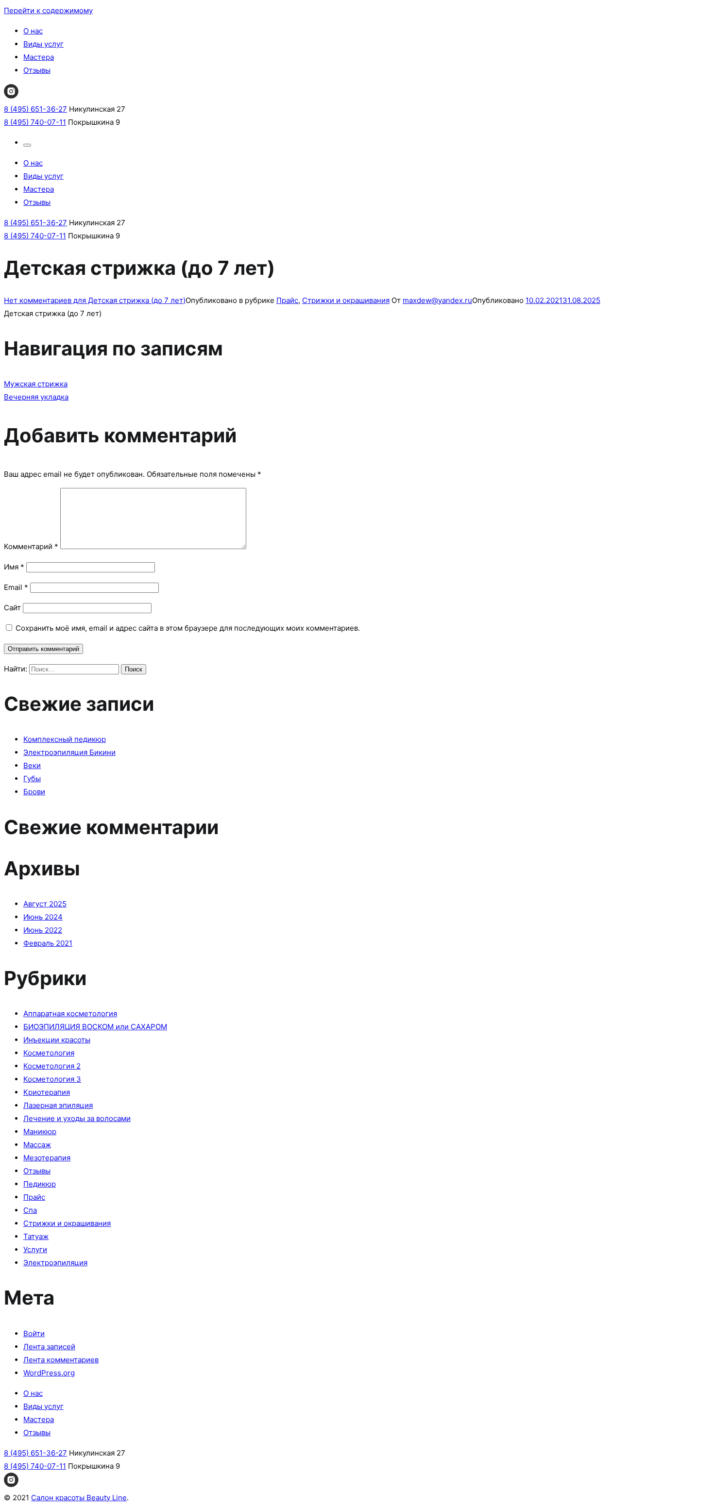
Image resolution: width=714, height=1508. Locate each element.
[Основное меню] (27, 145)
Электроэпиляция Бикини (69, 752)
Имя (14, 566)
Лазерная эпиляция (58, 1105)
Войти (34, 1333)
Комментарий (31, 546)
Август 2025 (45, 903)
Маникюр (39, 1131)
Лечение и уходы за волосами (77, 1118)
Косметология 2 (52, 1066)
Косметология (48, 1052)
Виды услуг (43, 44)
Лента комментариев (61, 1359)
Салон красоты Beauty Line (79, 1497)
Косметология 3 (52, 1079)
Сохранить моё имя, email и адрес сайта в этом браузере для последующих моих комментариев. (188, 628)
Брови (34, 791)
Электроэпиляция (55, 1262)
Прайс (287, 300)
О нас (33, 30)
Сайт (12, 607)
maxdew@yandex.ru (437, 300)
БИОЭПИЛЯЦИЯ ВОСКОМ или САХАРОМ (95, 1026)
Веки (32, 765)
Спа (30, 1210)
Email (16, 587)
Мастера (38, 57)
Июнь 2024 (43, 917)
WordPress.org (49, 1372)
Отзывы (37, 70)
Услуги (35, 1249)
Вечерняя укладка (36, 397)
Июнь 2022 (42, 930)
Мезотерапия (46, 1157)
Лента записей (49, 1346)
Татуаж (36, 1236)
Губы (32, 778)
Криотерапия (46, 1092)
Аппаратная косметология (70, 1013)
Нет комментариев (95, 300)
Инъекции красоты (56, 1039)
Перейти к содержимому (48, 10)
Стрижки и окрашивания (346, 300)
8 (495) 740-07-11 (35, 122)
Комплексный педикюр (64, 739)
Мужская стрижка (36, 383)
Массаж (37, 1144)
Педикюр (39, 1184)
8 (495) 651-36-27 (35, 109)
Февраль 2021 (47, 943)
